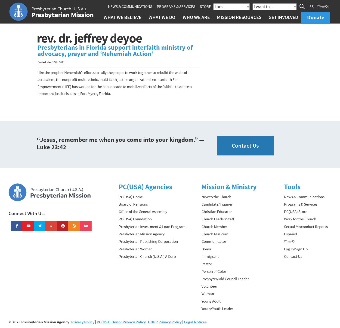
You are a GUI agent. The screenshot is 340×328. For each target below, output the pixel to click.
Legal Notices (195, 322)
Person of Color (213, 271)
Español (290, 234)
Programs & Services (176, 6)
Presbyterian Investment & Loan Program (152, 226)
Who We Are (196, 17)
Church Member (214, 226)
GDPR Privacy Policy (165, 322)
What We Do (161, 17)
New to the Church (216, 196)
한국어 (323, 6)
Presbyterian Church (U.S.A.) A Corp (147, 256)
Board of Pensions (133, 204)
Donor (206, 249)
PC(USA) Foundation (135, 219)
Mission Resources (239, 17)
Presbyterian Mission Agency (142, 234)
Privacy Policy (82, 322)
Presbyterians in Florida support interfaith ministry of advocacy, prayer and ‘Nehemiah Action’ (115, 50)
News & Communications (130, 6)
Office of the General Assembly (143, 211)
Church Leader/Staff (217, 219)
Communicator (213, 241)
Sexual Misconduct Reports (306, 226)
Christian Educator (216, 211)
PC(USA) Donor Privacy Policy (121, 322)
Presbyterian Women (135, 249)
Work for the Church (300, 219)
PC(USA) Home (131, 196)
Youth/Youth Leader (217, 308)
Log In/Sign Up (296, 249)
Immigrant (210, 256)
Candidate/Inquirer (216, 204)
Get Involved (283, 17)
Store (205, 6)
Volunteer (209, 286)
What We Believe (122, 17)
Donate (315, 17)
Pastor (206, 263)
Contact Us (245, 145)
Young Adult (211, 301)
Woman (207, 293)
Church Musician (214, 234)
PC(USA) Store (295, 211)
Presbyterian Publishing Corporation (148, 241)
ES (311, 6)
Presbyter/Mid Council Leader (225, 278)
